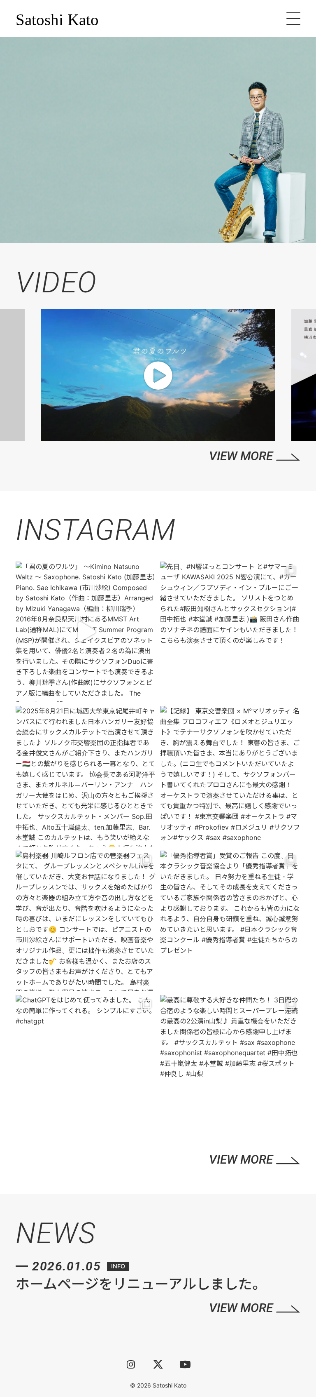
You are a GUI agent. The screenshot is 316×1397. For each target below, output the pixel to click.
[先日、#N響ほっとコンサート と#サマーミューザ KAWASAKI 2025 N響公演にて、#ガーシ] (230, 632)
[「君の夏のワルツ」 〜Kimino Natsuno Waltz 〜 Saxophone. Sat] (86, 632)
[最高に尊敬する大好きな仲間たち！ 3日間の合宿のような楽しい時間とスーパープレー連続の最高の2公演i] (230, 1065)
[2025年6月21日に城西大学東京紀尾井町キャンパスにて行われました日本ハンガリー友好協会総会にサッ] (86, 776)
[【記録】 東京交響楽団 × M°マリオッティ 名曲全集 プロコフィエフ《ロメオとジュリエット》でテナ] (230, 776)
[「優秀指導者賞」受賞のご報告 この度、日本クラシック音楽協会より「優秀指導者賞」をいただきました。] (230, 921)
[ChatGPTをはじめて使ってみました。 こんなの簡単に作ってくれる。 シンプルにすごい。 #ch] (86, 1065)
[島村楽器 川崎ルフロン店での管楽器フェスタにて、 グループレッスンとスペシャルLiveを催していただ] (86, 921)
